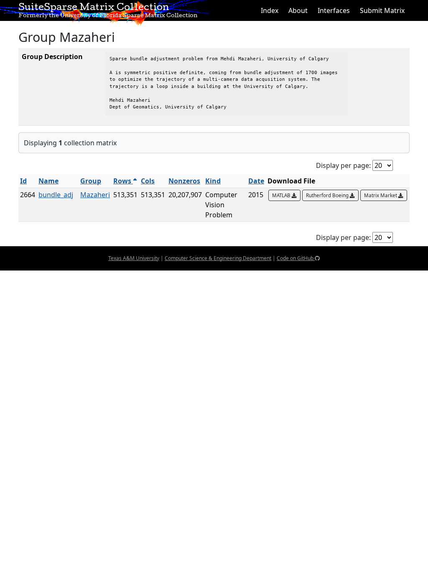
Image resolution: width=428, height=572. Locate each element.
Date (256, 181)
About (298, 10)
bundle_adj (55, 194)
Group (90, 181)
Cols (148, 181)
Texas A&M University (133, 258)
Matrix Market (381, 195)
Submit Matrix (382, 10)
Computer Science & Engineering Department (218, 258)
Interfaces (334, 10)
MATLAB (282, 195)
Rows (123, 181)
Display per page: (343, 165)
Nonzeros (184, 181)
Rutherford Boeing (328, 195)
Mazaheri (95, 194)
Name (48, 181)
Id (23, 181)
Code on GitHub (296, 258)
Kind (213, 181)
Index (269, 10)
